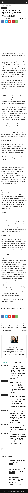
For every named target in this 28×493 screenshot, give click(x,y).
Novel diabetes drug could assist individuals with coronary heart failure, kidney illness (7, 328)
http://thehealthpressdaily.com (14, 347)
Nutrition (11, 464)
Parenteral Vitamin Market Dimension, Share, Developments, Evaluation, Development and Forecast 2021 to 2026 (16, 479)
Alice (4, 18)
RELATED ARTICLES (5, 362)
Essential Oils (8, 5)
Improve (13, 308)
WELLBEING (22, 308)
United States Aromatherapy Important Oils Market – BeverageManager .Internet (17, 469)
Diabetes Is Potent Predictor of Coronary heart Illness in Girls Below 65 (21, 328)
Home (2, 5)
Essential (8, 308)
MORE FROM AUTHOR (16, 362)
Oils (17, 308)
